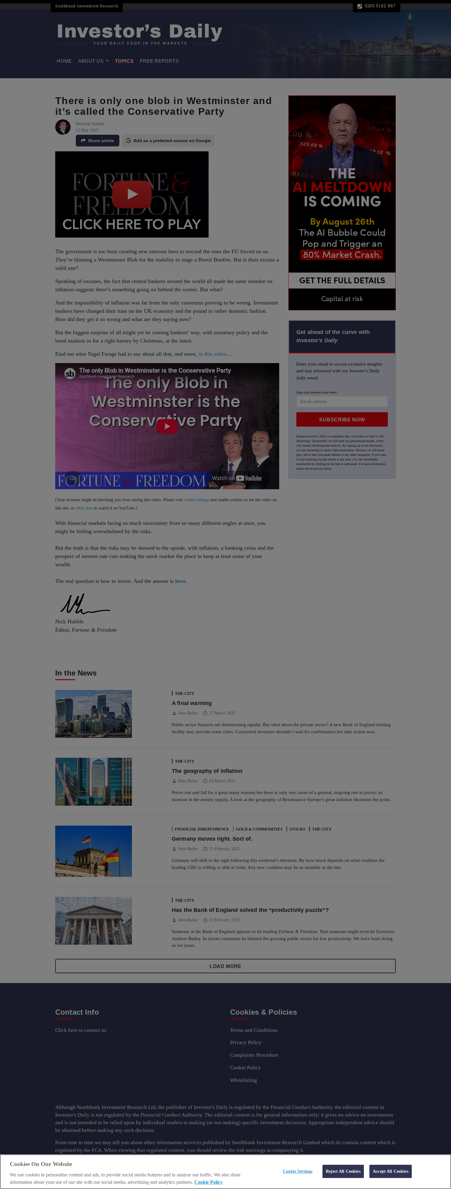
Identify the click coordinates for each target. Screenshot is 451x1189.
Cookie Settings (297, 1171)
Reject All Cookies (343, 1171)
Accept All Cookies (390, 1171)
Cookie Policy (208, 1182)
